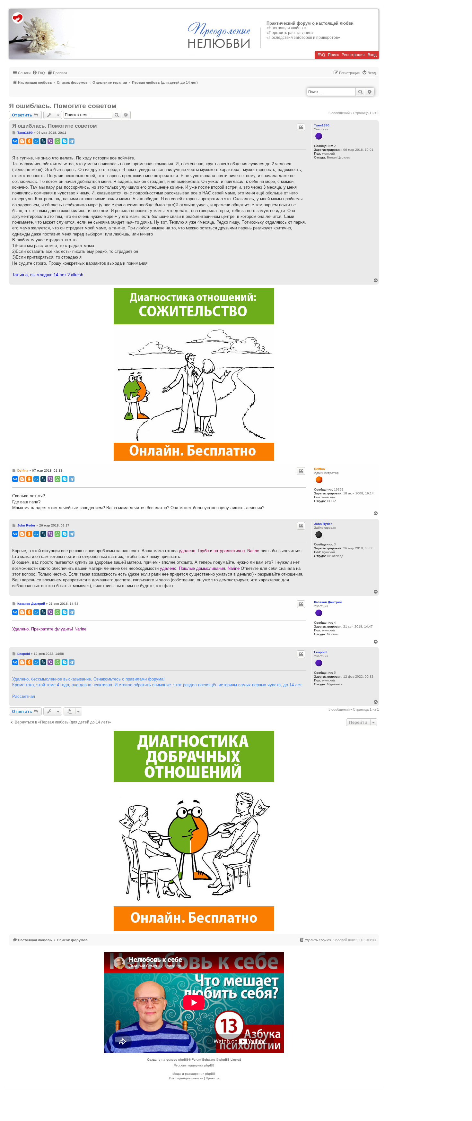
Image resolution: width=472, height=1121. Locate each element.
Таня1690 (321, 125)
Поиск (333, 55)
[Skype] (64, 141)
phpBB (183, 1059)
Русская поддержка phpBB (194, 1065)
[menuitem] (38, 73)
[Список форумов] (42, 34)
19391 (339, 489)
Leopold (320, 652)
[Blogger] (22, 141)
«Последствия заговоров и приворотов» (303, 37)
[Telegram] (71, 141)
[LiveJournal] (43, 141)
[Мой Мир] (36, 141)
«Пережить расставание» (290, 33)
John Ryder (323, 524)
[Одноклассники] (29, 141)
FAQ (321, 55)
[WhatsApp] (57, 141)
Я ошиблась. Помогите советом (63, 105)
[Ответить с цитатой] (301, 127)
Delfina (319, 469)
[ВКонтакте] (15, 141)
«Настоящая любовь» (287, 28)
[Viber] (50, 141)
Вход (372, 55)
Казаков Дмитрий (328, 602)
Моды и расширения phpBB (193, 1073)
